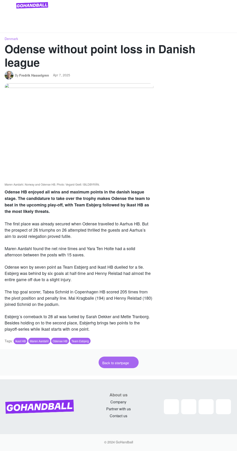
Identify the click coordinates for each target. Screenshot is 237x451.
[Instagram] (171, 406)
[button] (226, 27)
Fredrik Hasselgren (34, 75)
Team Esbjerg (80, 341)
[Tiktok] (223, 406)
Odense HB (60, 341)
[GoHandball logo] (32, 5)
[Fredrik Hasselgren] (10, 75)
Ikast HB (20, 341)
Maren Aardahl (39, 341)
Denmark (11, 38)
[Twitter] (206, 406)
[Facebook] (188, 406)
